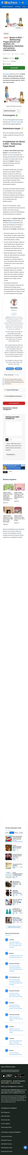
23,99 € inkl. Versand (15, 122)
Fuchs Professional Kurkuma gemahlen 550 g (15, 1053)
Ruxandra (14, 308)
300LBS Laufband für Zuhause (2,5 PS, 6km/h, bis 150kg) (16, 1018)
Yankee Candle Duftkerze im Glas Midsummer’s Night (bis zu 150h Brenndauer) (8, 518)
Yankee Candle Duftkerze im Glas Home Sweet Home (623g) (19, 518)
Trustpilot (5, 1083)
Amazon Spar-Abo (5, 1119)
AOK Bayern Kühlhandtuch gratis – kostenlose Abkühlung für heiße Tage (15, 1042)
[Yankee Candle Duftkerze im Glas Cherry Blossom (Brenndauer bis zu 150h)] (19, 484)
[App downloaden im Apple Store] (7, 1076)
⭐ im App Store (6, 1081)
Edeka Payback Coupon (6, 1147)
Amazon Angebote (5, 1123)
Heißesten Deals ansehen (14, 926)
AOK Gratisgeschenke (6, 1127)
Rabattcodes (4, 1092)
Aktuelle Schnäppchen (7, 6)
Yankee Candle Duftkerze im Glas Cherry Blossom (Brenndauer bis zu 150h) (19, 495)
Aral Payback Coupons (6, 1144)
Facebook (9, 368)
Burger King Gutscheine (6, 1151)
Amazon (14, 61)
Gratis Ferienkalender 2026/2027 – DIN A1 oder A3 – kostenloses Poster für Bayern (15, 944)
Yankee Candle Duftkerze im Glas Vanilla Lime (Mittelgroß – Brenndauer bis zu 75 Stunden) (8, 496)
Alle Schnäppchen (5, 1112)
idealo (6, 120)
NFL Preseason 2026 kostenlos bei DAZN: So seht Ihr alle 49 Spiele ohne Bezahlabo (15, 968)
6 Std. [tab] (7, 832)
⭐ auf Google (15, 1083)
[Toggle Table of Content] (17, 111)
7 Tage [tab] (20, 832)
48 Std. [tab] (16, 832)
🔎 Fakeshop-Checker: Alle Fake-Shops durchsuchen (16, 956)
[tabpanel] (14, 879)
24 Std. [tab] (11, 832)
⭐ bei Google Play (19, 1081)
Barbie (10, 471)
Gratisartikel (18, 1091)
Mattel (11, 155)
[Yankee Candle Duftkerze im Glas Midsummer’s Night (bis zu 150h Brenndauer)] (8, 507)
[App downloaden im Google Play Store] (19, 1076)
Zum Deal (13, 68)
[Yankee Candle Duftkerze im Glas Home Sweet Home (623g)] (19, 507)
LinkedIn (18, 368)
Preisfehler (18, 6)
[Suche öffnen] (19, 2)
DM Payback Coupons (6, 1140)
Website (14, 314)
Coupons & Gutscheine (6, 1136)
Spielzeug (6, 33)
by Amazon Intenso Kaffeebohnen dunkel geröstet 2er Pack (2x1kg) (15, 995)
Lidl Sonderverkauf (5, 1116)
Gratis (24, 6)
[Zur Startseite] (11, 2)
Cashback (15, 1092)
